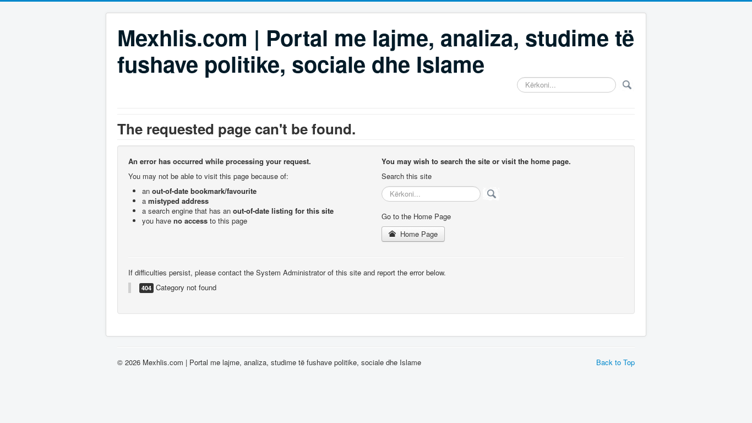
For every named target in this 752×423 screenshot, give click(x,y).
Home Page (418, 234)
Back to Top (615, 362)
